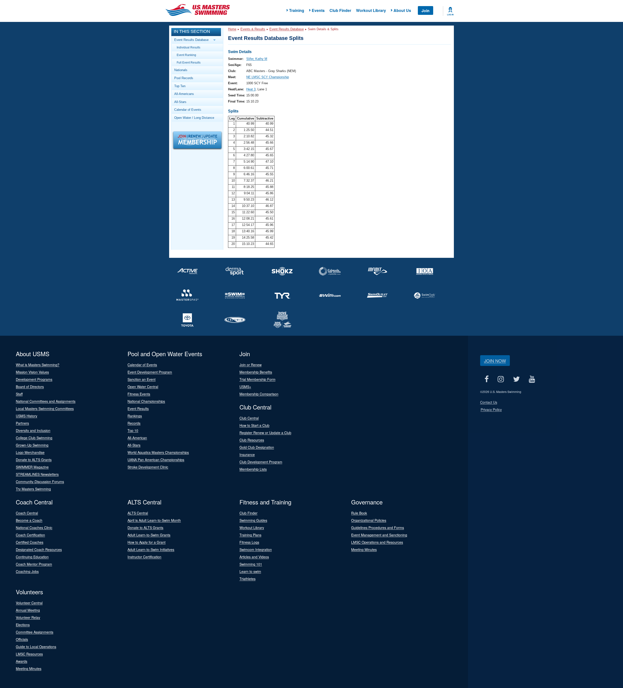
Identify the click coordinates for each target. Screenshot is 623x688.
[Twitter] (516, 379)
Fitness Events (139, 393)
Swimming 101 (250, 564)
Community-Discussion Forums (40, 481)
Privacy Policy (491, 409)
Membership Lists (253, 469)
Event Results (138, 408)
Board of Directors (30, 386)
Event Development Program (150, 372)
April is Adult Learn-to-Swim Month (154, 520)
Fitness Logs (249, 542)
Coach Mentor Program (34, 564)
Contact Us (488, 402)
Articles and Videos (254, 556)
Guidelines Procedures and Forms (377, 527)
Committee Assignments (34, 632)
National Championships (146, 401)
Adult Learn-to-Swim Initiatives (151, 549)
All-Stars (180, 102)
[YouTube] (532, 379)
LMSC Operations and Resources (377, 542)
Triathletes (247, 578)
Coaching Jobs (27, 571)
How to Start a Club (254, 425)
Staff (19, 393)
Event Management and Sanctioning (379, 534)
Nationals (180, 70)
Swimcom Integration (255, 549)
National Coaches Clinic (34, 527)
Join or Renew (250, 364)
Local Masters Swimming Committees (45, 408)
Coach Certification (30, 534)
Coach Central (27, 513)
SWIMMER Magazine (32, 467)
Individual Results (188, 47)
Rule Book (359, 513)
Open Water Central (143, 386)
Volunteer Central (29, 602)
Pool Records (183, 78)
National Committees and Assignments (45, 401)
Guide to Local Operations (36, 646)
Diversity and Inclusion (33, 430)
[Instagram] (501, 379)
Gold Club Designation (256, 447)
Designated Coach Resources (39, 549)
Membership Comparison (258, 393)
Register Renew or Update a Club (265, 432)
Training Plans (250, 534)
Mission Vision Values (32, 372)
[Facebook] (487, 379)
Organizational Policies (368, 520)
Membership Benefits (255, 372)
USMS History (26, 415)
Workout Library (371, 10)
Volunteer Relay (28, 617)
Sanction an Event (142, 379)
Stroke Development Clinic (148, 467)
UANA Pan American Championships (156, 459)
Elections (23, 624)
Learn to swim (250, 571)
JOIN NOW (495, 360)
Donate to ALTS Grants (34, 459)
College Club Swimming (34, 437)
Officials (22, 639)
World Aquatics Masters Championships (158, 452)
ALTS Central (138, 513)
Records (134, 423)
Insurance (247, 454)
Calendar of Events (187, 110)
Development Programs (34, 379)
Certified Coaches (29, 542)
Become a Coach (29, 520)
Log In (450, 14)
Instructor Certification (144, 556)
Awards (21, 661)
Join (425, 10)
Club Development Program (260, 461)
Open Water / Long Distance (194, 118)
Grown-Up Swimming (32, 445)
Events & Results (252, 29)
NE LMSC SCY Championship (267, 77)
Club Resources (251, 439)
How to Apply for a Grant (146, 542)
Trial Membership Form (257, 379)
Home (232, 29)
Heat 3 (251, 89)
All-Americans (184, 94)
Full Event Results (189, 62)
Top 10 (133, 430)
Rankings (135, 415)
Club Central (249, 418)
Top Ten (179, 86)
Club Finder (340, 10)
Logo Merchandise (30, 452)
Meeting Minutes (364, 549)
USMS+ (245, 386)
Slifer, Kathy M (256, 59)
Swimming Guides (253, 520)
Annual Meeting (28, 610)
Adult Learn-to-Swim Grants (149, 534)
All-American (137, 437)
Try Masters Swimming (33, 488)
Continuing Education (32, 556)
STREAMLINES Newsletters (37, 474)
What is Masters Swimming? (37, 364)
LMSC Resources (29, 653)
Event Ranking (186, 54)
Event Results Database (286, 29)
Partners (22, 423)
